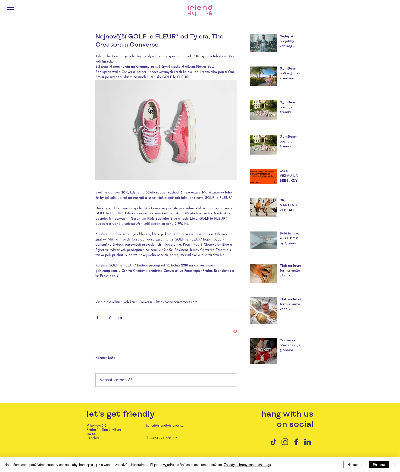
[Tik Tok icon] (273, 441)
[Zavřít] (394, 464)
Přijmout (379, 464)
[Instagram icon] (284, 441)
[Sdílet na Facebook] (97, 317)
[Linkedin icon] (307, 441)
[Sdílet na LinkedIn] (120, 317)
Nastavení (354, 464)
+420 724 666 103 (163, 438)
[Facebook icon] (296, 441)
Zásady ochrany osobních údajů (247, 464)
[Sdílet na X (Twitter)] (109, 317)
